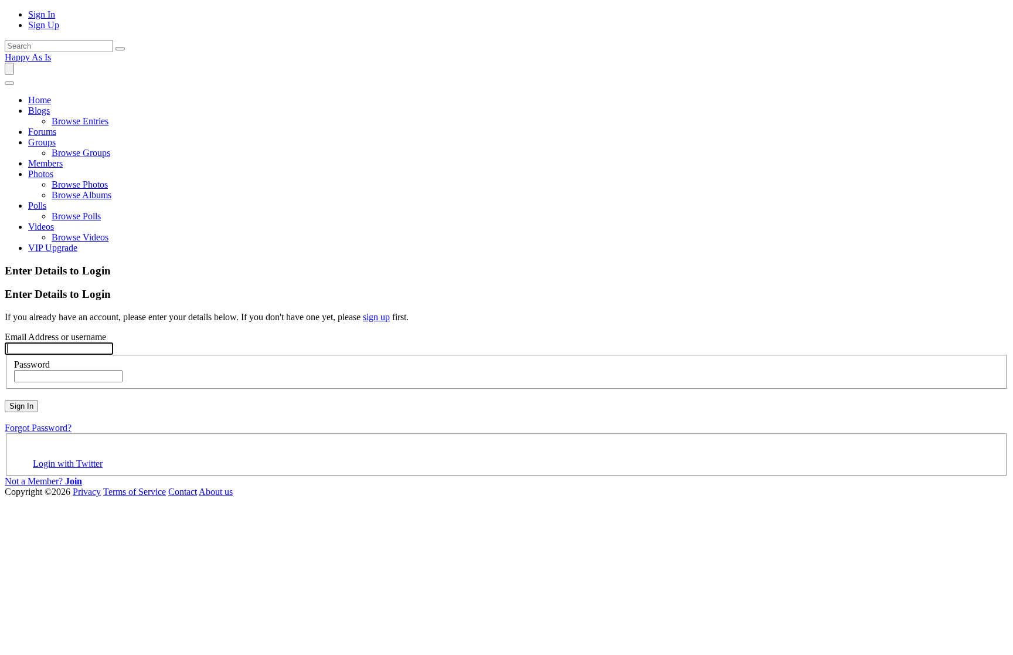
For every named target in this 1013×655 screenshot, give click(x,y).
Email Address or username (55, 337)
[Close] (9, 83)
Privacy (87, 492)
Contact (182, 492)
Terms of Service (134, 492)
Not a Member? (43, 481)
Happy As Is (28, 57)
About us (216, 492)
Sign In (21, 406)
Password (32, 364)
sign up (376, 317)
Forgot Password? (38, 428)
